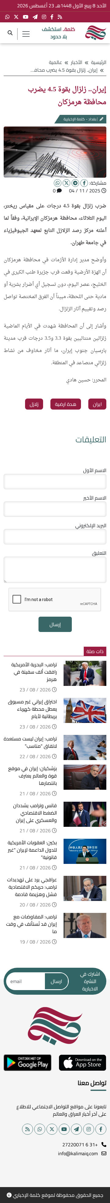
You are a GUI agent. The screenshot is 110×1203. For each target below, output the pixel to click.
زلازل (34, 404)
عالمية (55, 62)
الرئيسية (98, 62)
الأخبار (76, 62)
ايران (97, 404)
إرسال (55, 624)
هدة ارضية (65, 404)
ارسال (56, 981)
